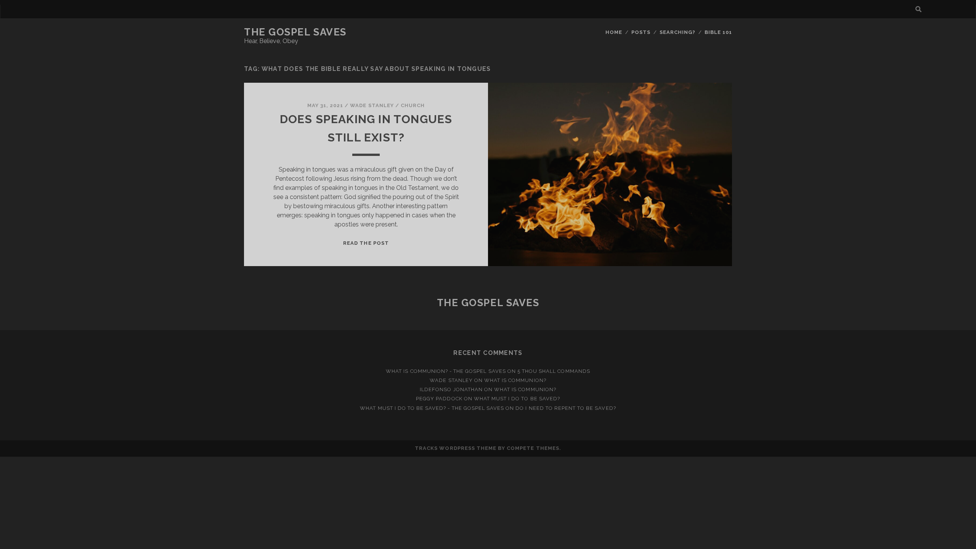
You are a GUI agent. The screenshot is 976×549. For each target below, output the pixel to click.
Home (613, 32)
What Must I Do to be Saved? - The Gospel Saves (432, 408)
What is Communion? (515, 380)
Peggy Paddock (439, 398)
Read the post (366, 243)
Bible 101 (718, 32)
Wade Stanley (372, 105)
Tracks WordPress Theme (455, 448)
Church (413, 105)
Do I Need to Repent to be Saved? (565, 408)
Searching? (677, 32)
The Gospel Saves (295, 32)
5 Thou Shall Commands (553, 371)
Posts (640, 32)
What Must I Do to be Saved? (517, 398)
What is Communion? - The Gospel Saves (446, 371)
